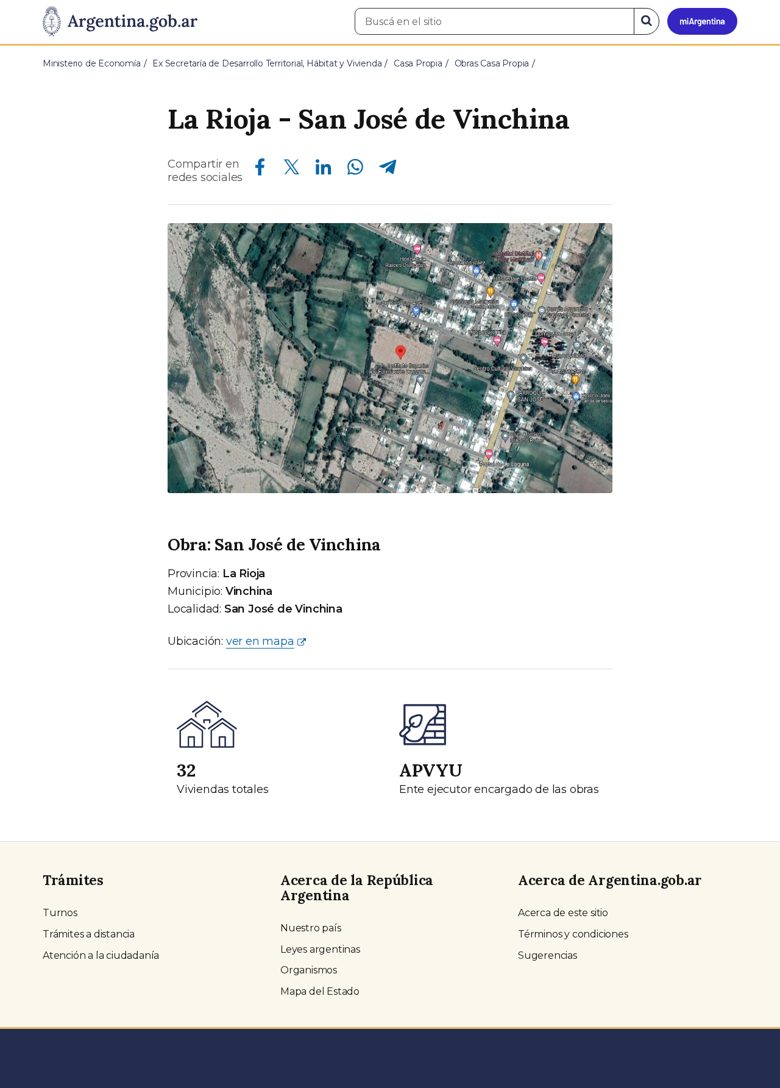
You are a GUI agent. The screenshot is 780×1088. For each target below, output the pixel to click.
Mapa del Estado (320, 991)
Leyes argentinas (320, 949)
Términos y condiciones (573, 934)
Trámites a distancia (89, 934)
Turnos (60, 913)
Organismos (308, 970)
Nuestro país (310, 928)
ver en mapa (260, 641)
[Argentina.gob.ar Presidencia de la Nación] (120, 22)
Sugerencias (547, 955)
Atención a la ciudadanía (101, 955)
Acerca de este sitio (563, 913)
